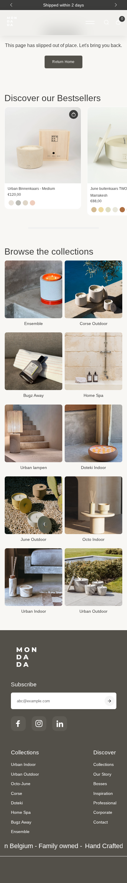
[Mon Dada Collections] (11, 22)
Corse (16, 793)
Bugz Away (21, 822)
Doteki (17, 802)
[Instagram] (39, 723)
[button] (11, 5)
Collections (103, 764)
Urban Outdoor (25, 774)
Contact (100, 822)
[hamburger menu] (90, 22)
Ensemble (20, 831)
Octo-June (20, 783)
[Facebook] (18, 723)
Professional (104, 802)
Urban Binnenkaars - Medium (31, 189)
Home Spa (21, 812)
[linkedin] (59, 723)
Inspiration (103, 793)
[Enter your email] (110, 701)
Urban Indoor (23, 764)
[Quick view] (73, 114)
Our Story (102, 774)
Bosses (100, 783)
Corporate (102, 812)
